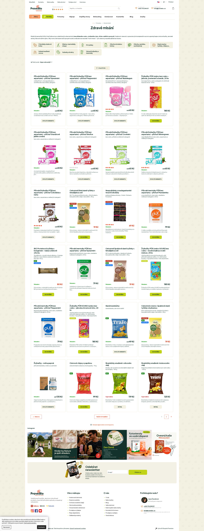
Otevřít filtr (102, 68)
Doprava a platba (74, 500)
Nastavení (6, 527)
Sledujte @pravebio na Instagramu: (103, 425)
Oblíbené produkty (75, 515)
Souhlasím (41, 527)
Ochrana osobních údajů (76, 502)
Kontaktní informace (112, 510)
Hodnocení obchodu (75, 497)
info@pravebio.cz (160, 8)
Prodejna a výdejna (75, 510)
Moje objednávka (74, 513)
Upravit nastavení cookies (78, 528)
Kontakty (41, 2)
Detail (120, 407)
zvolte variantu (48, 121)
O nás (107, 497)
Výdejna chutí (72, 2)
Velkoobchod (61, 2)
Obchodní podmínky (30, 523)
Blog (107, 502)
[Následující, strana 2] (166, 417)
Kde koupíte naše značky (113, 508)
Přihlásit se (138, 472)
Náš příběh (32, 2)
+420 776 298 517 (143, 8)
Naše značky (50, 2)
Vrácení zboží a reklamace (77, 508)
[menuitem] (34, 17)
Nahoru (37, 417)
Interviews (83, 2)
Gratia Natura (110, 515)
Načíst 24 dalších (102, 417)
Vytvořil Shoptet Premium (165, 528)
